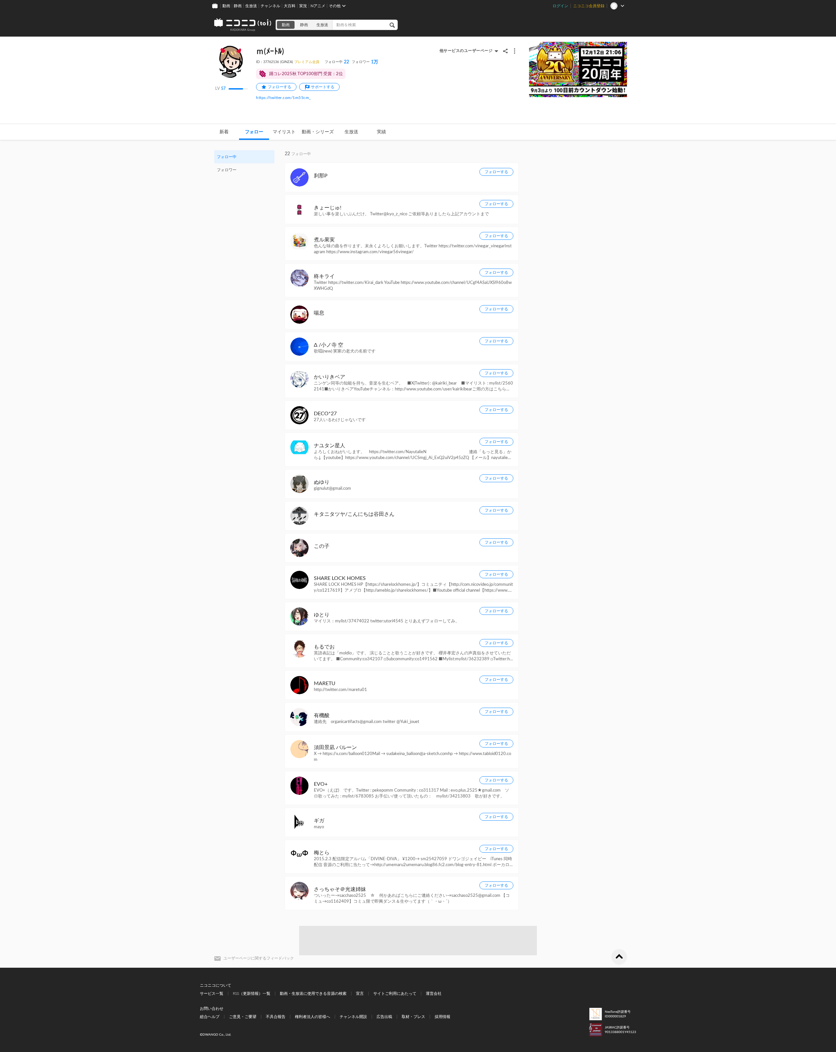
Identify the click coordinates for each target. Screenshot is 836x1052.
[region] (244, 163)
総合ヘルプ (209, 1017)
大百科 (290, 6)
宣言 (360, 993)
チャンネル (270, 6)
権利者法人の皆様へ (312, 1017)
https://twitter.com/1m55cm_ (283, 98)
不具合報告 (275, 1017)
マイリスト (284, 132)
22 (337, 62)
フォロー (254, 132)
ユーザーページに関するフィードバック (258, 958)
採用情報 (442, 1017)
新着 (224, 132)
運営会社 (434, 993)
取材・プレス (413, 1017)
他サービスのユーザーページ (466, 51)
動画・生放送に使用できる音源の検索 (313, 993)
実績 (381, 132)
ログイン (560, 6)
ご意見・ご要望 (242, 1017)
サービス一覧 (211, 993)
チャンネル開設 (353, 1017)
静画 (238, 6)
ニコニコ (243, 24)
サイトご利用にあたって (394, 993)
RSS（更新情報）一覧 (251, 993)
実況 (303, 6)
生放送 (251, 6)
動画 (226, 6)
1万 (365, 62)
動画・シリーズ (318, 132)
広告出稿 (384, 1017)
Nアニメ (318, 6)
